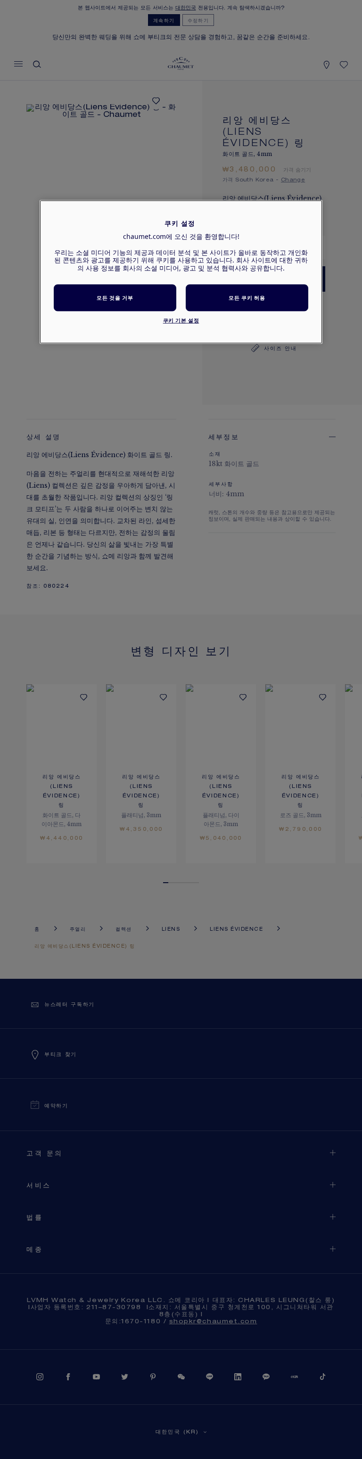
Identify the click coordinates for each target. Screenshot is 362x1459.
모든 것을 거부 (115, 297)
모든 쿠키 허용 (247, 297)
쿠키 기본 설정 (181, 320)
